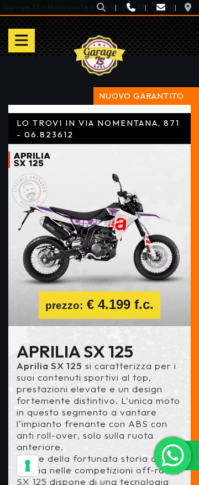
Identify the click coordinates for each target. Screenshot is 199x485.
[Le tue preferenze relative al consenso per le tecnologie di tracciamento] (27, 465)
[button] (101, 7)
